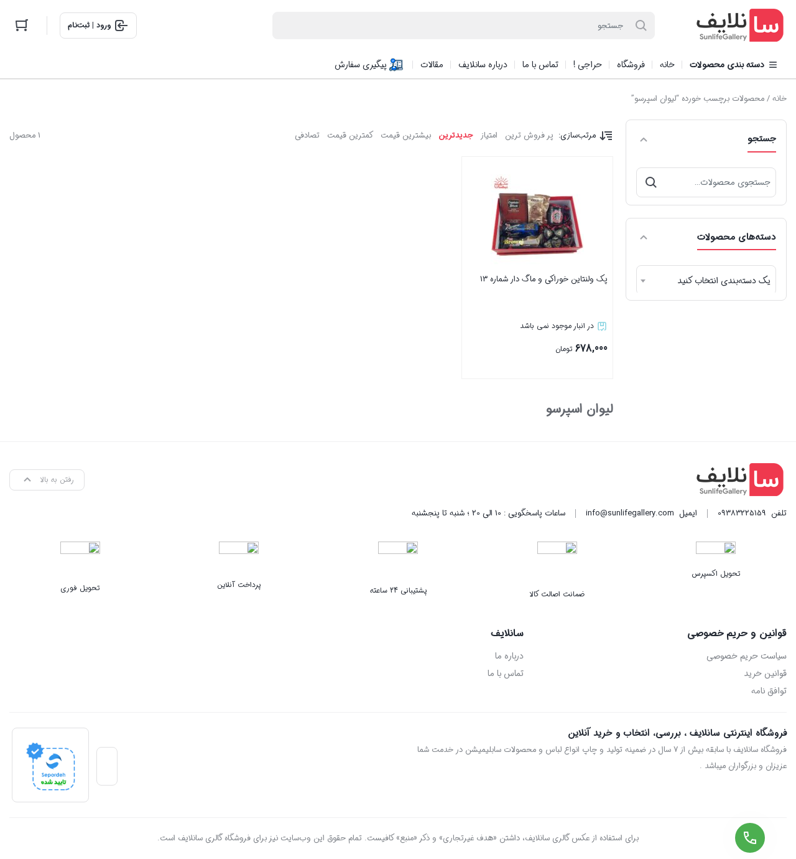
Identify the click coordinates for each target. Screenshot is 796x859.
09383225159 (742, 513)
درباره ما (509, 656)
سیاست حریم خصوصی (746, 656)
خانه (779, 98)
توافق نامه (769, 691)
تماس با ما (505, 673)
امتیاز (488, 135)
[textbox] (706, 281)
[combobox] (706, 280)
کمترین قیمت (350, 135)
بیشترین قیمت (406, 135)
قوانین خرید (765, 673)
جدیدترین (455, 135)
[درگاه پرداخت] (50, 765)
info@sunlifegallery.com (630, 513)
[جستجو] (651, 182)
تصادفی (307, 135)
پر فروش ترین (529, 135)
